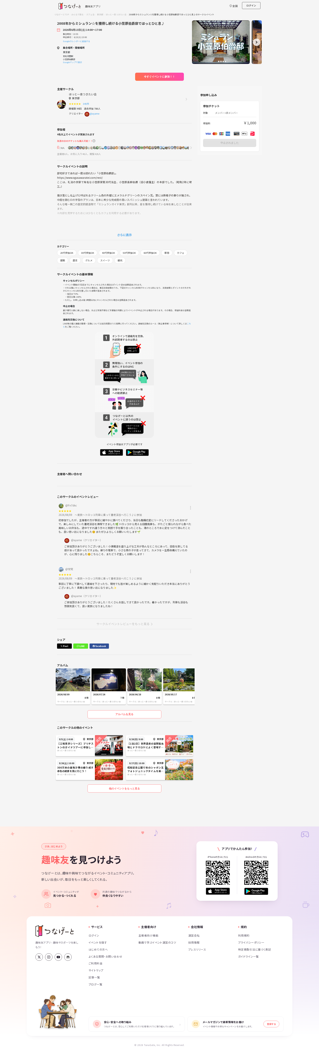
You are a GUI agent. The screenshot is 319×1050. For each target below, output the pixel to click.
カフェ (180, 253)
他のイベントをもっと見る (124, 788)
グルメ (88, 260)
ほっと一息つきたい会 (116, 14)
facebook (100, 646)
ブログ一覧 (95, 984)
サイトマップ (96, 970)
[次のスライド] (256, 42)
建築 (62, 260)
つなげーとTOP (61, 14)
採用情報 (194, 942)
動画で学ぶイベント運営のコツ (157, 942)
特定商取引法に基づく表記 (254, 949)
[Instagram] (48, 957)
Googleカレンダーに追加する (76, 41)
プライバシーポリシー (251, 942)
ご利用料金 (95, 963)
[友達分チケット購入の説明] (93, 140)
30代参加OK (87, 253)
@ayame (95, 113)
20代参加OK (66, 253)
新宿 (166, 253)
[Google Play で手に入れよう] (256, 891)
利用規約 (244, 935)
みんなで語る (77, 14)
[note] (68, 957)
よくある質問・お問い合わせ (105, 956)
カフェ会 (90, 14)
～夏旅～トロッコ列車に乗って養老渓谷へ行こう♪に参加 (108, 515)
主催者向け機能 (148, 935)
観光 (120, 260)
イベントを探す (98, 942)
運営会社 (194, 935)
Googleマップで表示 (72, 62)
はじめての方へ (98, 949)
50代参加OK (129, 253)
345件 (86, 103)
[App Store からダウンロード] (218, 891)
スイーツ (105, 260)
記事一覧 (94, 977)
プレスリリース (197, 949)
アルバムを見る (124, 714)
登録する (271, 1023)
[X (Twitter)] (39, 957)
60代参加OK (150, 253)
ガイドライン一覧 (248, 956)
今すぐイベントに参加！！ (159, 76)
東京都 (100, 14)
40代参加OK (108, 253)
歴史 (75, 260)
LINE (82, 646)
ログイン (251, 5)
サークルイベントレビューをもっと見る (123, 624)
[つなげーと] (54, 931)
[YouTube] (58, 957)
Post (65, 646)
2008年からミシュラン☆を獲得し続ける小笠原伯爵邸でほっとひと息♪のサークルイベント (171, 14)
